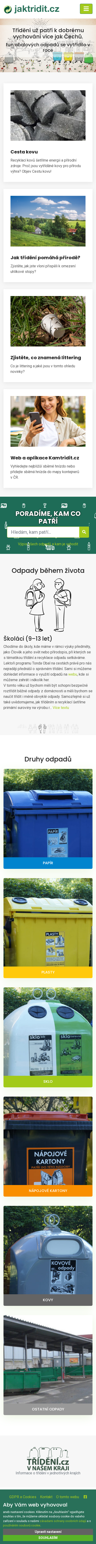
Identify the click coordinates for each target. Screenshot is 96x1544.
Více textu (61, 707)
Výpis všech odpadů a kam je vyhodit (48, 544)
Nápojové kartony (48, 1190)
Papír (48, 863)
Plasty (48, 972)
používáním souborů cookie (21, 1525)
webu (72, 674)
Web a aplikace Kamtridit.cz (44, 458)
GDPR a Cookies (22, 1497)
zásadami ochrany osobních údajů (63, 1521)
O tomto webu (67, 1497)
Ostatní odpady (48, 1409)
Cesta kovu (24, 152)
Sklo (48, 1081)
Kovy (48, 1300)
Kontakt (46, 1497)
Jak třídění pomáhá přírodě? (45, 257)
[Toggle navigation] (86, 9)
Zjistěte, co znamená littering (45, 357)
